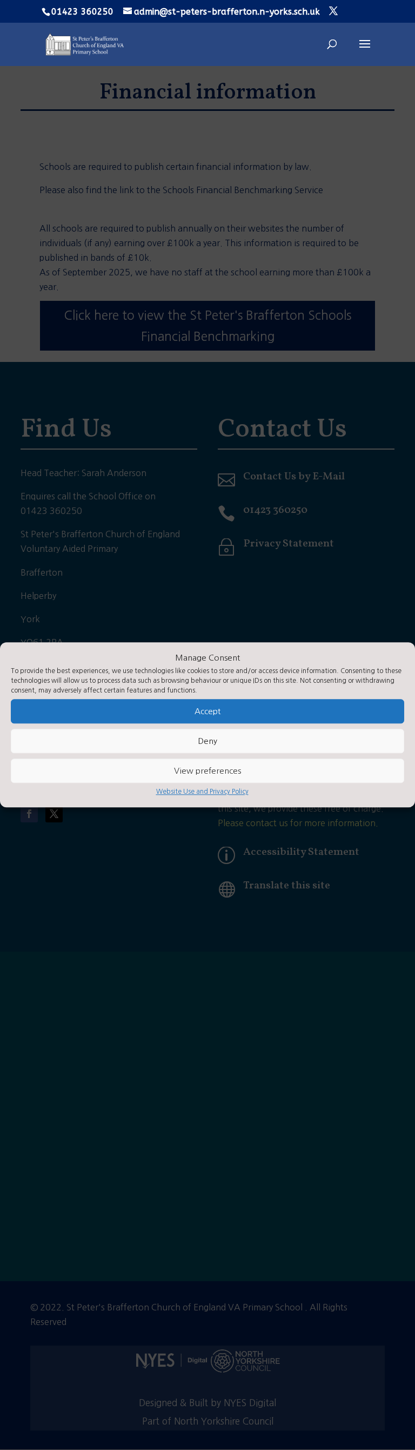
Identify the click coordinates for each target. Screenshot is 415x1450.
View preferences (207, 771)
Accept (207, 711)
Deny (207, 741)
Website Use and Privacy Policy (202, 792)
